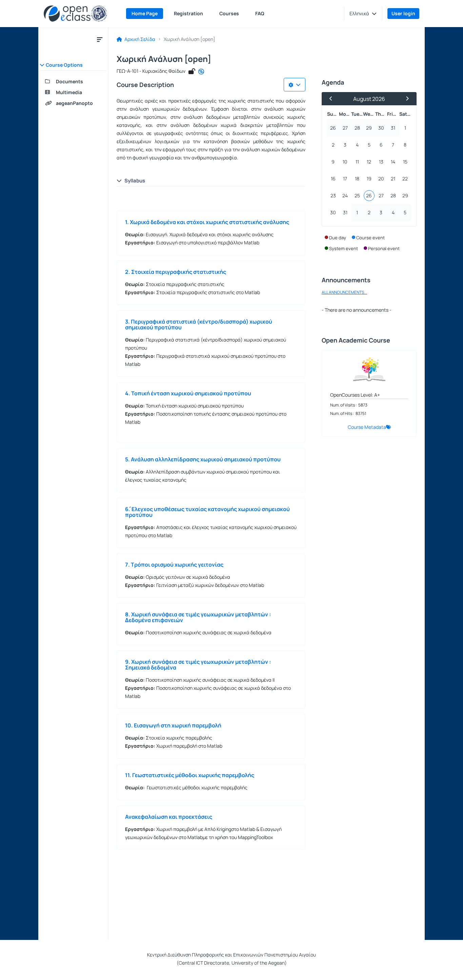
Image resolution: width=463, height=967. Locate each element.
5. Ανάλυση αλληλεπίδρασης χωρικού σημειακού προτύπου (203, 459)
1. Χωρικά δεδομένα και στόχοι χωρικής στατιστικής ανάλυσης (207, 222)
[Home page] (75, 13)
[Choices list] (294, 84)
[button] (363, 13)
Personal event (384, 248)
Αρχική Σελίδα (139, 39)
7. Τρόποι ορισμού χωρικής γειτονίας (174, 564)
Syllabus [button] (134, 180)
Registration (188, 13)
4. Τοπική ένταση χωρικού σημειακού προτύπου (188, 393)
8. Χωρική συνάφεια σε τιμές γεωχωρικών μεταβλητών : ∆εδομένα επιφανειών (198, 617)
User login (403, 13)
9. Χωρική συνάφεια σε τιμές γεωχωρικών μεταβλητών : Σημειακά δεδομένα (198, 664)
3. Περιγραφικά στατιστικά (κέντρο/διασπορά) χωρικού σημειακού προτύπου (198, 324)
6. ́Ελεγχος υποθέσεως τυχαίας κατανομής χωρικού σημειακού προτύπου (207, 512)
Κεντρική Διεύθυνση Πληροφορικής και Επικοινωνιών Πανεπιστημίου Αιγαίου (231, 954)
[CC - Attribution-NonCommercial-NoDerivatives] (201, 71)
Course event (370, 238)
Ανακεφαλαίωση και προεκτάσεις (168, 816)
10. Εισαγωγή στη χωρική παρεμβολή (173, 725)
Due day (337, 238)
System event (343, 248)
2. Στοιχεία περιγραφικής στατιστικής (175, 272)
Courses (229, 13)
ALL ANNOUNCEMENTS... (344, 292)
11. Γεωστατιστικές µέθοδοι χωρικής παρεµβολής (189, 775)
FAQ (259, 13)
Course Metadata (367, 427)
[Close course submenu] (99, 39)
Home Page (145, 13)
